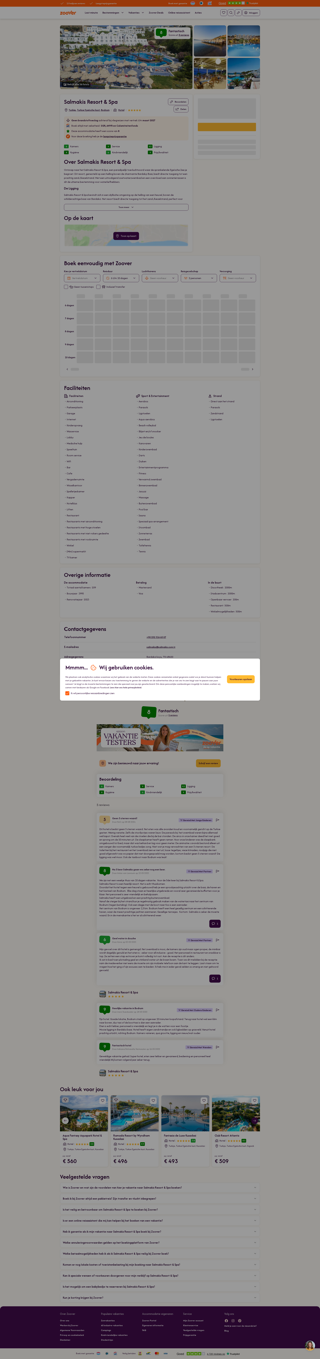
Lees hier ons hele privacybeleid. (126, 687)
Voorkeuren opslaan (241, 679)
